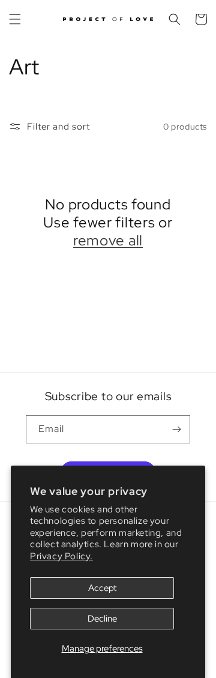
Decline (102, 619)
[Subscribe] (176, 429)
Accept (102, 588)
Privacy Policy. (61, 556)
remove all (108, 241)
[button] (15, 19)
